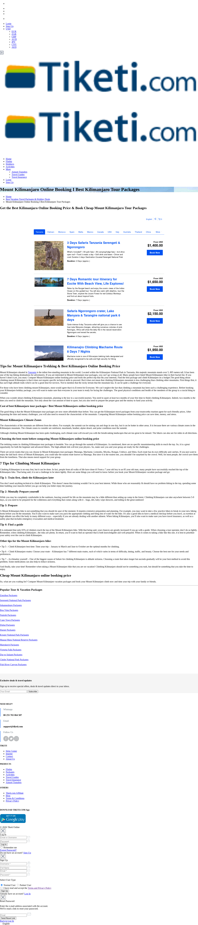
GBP (14, 36)
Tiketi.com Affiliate (14, 793)
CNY (14, 44)
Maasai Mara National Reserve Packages (18, 640)
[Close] (3, 831)
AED (14, 47)
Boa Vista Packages (9, 610)
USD (8, 29)
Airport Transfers (19, 172)
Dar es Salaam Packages (11, 654)
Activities (10, 166)
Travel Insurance (19, 177)
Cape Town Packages (10, 620)
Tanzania (32, 372)
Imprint (9, 753)
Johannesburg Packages (11, 605)
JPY (14, 42)
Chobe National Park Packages (14, 659)
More (8, 169)
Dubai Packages (7, 625)
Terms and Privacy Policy (39, 888)
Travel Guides (18, 174)
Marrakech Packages (9, 645)
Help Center (11, 751)
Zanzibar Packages (8, 595)
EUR (14, 31)
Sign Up (9, 26)
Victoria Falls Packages (10, 649)
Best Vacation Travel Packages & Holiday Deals (28, 199)
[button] (99, 923)
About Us (10, 759)
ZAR (14, 34)
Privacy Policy (12, 801)
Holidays (10, 164)
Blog (8, 795)
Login (8, 23)
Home (8, 159)
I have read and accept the (27, 888)
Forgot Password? (8, 850)
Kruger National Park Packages (14, 635)
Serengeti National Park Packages (15, 600)
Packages (10, 772)
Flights (9, 161)
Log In (27, 893)
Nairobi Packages (8, 615)
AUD (14, 39)
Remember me (10, 847)
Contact (9, 756)
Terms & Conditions (15, 798)
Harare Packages (7, 630)
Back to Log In (7, 921)
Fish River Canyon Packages (13, 664)
